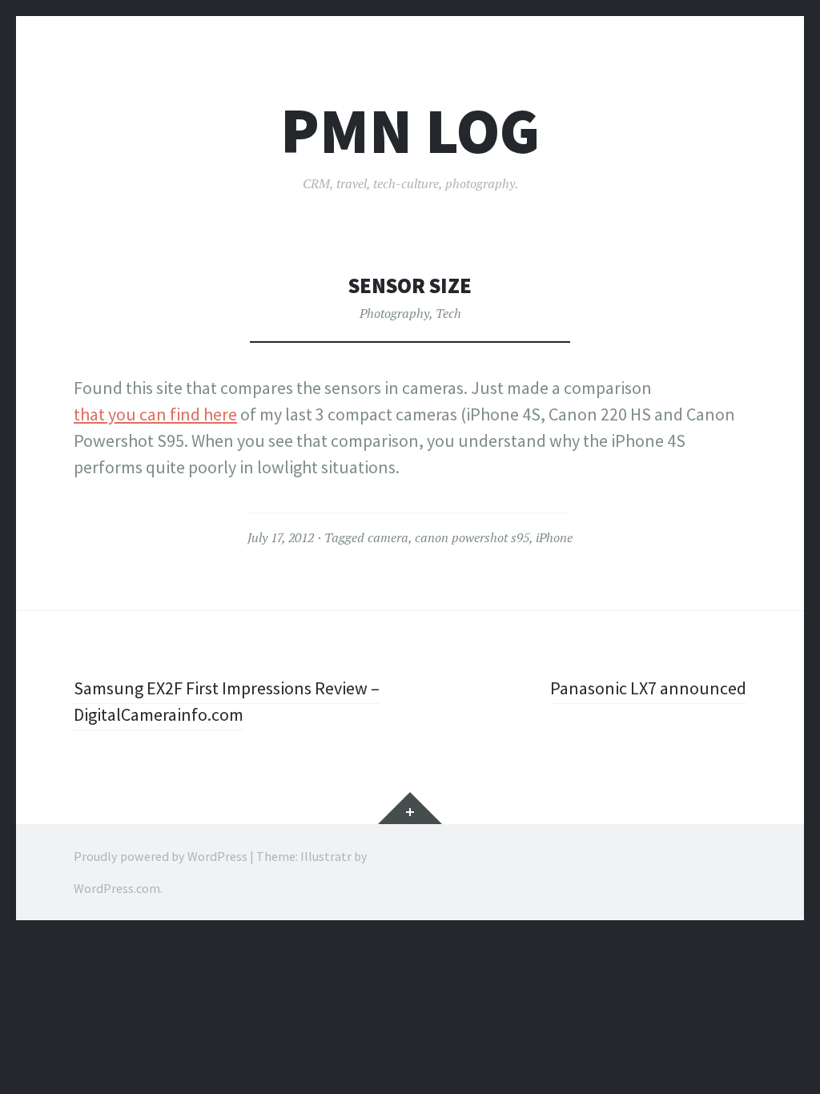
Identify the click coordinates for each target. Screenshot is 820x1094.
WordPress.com (117, 888)
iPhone (554, 537)
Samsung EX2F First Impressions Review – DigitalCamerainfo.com (227, 701)
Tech (448, 313)
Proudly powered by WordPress (160, 856)
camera (388, 537)
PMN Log (410, 131)
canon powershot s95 (472, 537)
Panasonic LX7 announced (648, 688)
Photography (394, 313)
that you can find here (155, 414)
